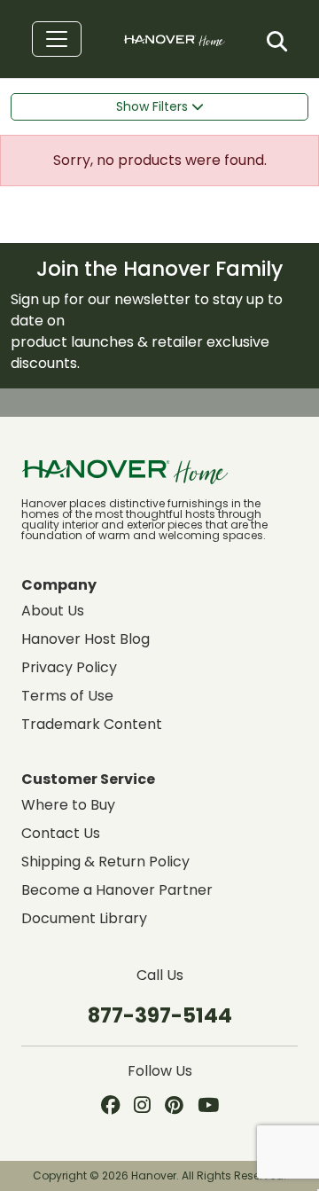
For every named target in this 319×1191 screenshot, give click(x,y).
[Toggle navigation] (57, 39)
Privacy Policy (69, 667)
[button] (277, 41)
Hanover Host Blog (85, 639)
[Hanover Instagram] (142, 1107)
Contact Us (60, 833)
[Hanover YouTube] (208, 1107)
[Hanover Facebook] (110, 1107)
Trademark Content (91, 724)
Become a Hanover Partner (117, 890)
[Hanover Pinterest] (174, 1107)
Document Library (84, 918)
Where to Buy (68, 805)
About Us (52, 610)
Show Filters (153, 106)
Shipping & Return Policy (105, 861)
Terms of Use (67, 696)
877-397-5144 (160, 1015)
